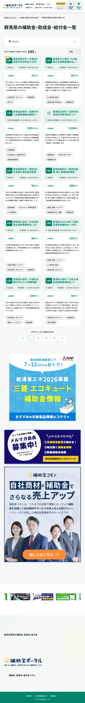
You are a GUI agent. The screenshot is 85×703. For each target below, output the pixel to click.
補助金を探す (29, 4)
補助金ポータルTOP (10, 18)
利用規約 (53, 696)
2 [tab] (42, 603)
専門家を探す (40, 4)
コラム (48, 4)
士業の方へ (29, 7)
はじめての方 (48, 7)
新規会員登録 (61, 4)
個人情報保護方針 (41, 696)
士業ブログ (38, 7)
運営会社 (29, 696)
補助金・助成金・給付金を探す (29, 18)
